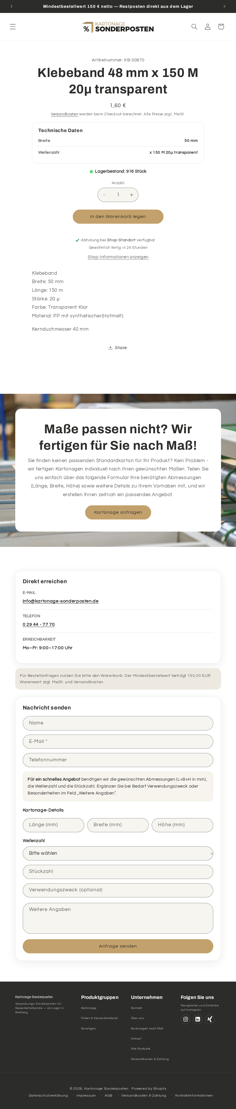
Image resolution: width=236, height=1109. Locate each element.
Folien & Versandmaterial (99, 1018)
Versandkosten (64, 114)
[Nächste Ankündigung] (224, 6)
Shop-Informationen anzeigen (118, 257)
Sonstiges (88, 1028)
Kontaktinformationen (194, 1095)
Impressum (86, 1095)
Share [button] (121, 348)
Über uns (137, 1018)
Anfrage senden (118, 946)
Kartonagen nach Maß (147, 1028)
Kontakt (136, 1008)
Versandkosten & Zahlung (150, 1059)
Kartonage (89, 1008)
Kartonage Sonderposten (106, 1088)
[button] (12, 26)
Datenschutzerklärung (48, 1095)
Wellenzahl (34, 841)
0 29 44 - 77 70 (39, 624)
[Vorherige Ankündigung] (11, 6)
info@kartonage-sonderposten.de (61, 601)
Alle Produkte (141, 1048)
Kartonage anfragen (118, 512)
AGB (109, 1095)
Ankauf (136, 1038)
